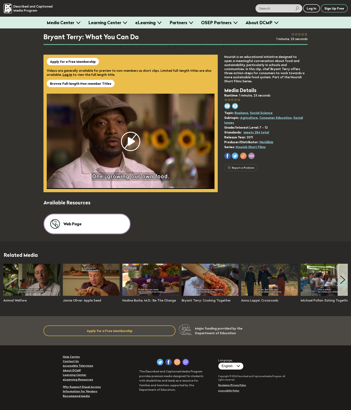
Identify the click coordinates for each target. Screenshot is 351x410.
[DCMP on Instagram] (177, 362)
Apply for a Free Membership (73, 62)
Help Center (71, 357)
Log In (67, 75)
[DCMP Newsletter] (185, 362)
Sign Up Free (334, 8)
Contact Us (71, 361)
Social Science (261, 113)
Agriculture (249, 118)
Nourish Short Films (251, 147)
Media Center (60, 22)
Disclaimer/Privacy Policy (232, 385)
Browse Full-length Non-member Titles (80, 83)
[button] (227, 156)
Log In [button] (311, 8)
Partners (178, 22)
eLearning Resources (78, 379)
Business (241, 113)
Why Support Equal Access (82, 387)
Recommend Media (76, 396)
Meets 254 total (256, 132)
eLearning (145, 22)
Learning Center (104, 22)
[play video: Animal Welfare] (31, 295)
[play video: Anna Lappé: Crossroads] (269, 295)
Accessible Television (78, 366)
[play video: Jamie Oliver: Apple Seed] (91, 295)
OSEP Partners (216, 22)
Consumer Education (275, 118)
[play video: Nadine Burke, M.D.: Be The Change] (150, 295)
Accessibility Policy (228, 390)
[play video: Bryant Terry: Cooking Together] (210, 295)
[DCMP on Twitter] (160, 362)
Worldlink (266, 142)
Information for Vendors (80, 391)
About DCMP (259, 22)
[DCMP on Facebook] (168, 362)
